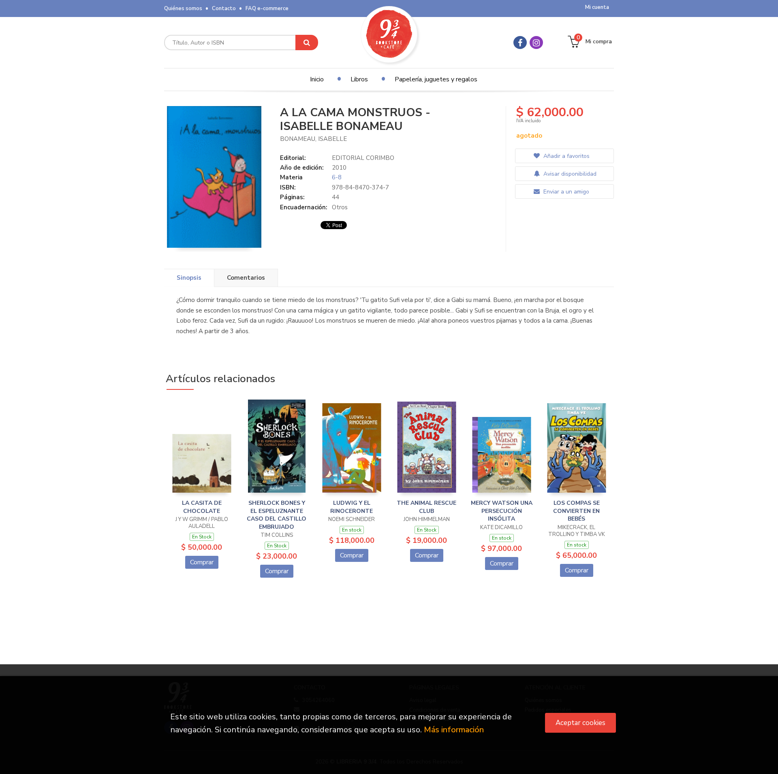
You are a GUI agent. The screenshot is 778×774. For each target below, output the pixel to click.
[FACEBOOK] (520, 42)
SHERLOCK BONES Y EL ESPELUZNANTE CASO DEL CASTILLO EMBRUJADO (276, 515)
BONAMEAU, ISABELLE (313, 139)
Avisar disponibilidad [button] (569, 174)
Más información (454, 729)
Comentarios (246, 278)
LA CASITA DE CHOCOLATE (202, 507)
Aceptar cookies (580, 722)
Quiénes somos (183, 8)
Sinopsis (189, 278)
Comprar (202, 562)
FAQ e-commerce (267, 8)
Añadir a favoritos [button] (566, 156)
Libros (359, 79)
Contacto (224, 8)
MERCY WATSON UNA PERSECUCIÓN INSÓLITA (501, 511)
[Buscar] (306, 42)
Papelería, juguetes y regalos (436, 79)
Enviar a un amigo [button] (565, 192)
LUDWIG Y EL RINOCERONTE (351, 507)
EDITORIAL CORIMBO (363, 158)
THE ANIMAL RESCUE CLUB (426, 507)
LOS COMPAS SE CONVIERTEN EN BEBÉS (576, 511)
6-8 (337, 177)
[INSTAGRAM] (536, 42)
